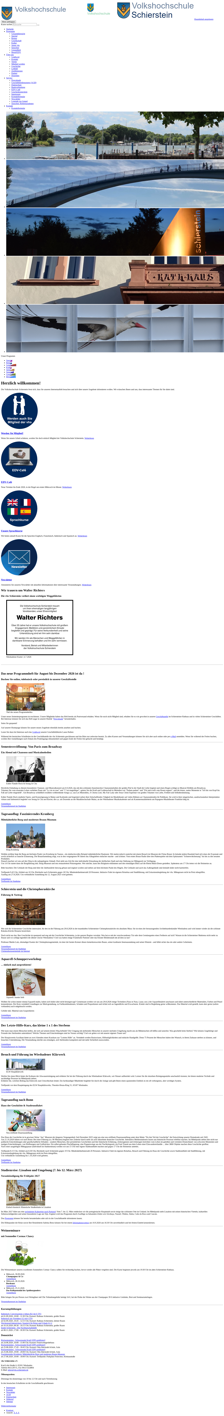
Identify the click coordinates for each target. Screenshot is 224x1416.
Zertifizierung (17, 71)
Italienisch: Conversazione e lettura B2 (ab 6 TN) (21, 1314)
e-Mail (173, 736)
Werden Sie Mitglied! (12, 433)
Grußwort (15, 57)
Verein (14, 62)
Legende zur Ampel (19, 101)
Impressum (15, 94)
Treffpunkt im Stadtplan (10, 881)
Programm (9, 1218)
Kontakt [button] (9, 106)
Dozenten (15, 76)
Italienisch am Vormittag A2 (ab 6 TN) (17, 1318)
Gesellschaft (16, 41)
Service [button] (9, 78)
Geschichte (15, 66)
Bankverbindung (18, 87)
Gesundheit (16, 50)
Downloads (16, 80)
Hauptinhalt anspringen (203, 19)
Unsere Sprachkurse (11, 530)
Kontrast (10, 1410)
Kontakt (14, 59)
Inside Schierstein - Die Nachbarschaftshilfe (19, 1328)
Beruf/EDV (16, 52)
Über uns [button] (10, 55)
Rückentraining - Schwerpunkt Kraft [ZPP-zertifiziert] (23, 1340)
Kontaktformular (18, 96)
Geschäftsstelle (162, 716)
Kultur (14, 43)
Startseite (10, 29)
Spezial (14, 36)
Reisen (14, 38)
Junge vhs (15, 45)
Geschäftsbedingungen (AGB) (23, 83)
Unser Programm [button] (8, 356)
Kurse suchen (6, 24)
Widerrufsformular (8, 1406)
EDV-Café (15, 90)
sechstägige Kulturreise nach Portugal (40, 1212)
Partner (14, 73)
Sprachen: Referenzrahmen (22, 103)
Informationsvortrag (81, 1223)
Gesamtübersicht (18, 34)
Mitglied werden (18, 64)
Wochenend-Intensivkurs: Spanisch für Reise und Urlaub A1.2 (26, 1323)
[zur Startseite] (97, 19)
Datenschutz (16, 85)
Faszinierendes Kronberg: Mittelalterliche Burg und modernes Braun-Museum (33, 1354)
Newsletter (15, 99)
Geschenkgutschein (19, 92)
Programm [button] (10, 31)
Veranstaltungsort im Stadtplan (13, 806)
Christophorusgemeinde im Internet (15, 951)
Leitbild (14, 69)
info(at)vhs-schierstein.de (18, 1370)
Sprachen (15, 48)
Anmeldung (6, 804)
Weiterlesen (89, 438)
